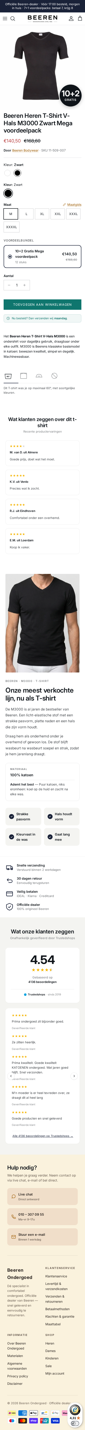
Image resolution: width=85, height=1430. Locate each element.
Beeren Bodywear (25, 150)
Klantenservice (56, 1276)
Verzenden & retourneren (54, 1298)
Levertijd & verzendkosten (56, 1286)
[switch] (75, 1423)
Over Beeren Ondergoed (16, 1345)
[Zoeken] (15, 19)
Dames (50, 1351)
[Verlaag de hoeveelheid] (8, 285)
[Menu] (5, 19)
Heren (49, 1343)
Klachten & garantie (59, 1316)
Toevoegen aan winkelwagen (42, 304)
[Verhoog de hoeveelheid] (26, 285)
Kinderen (51, 1358)
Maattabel (53, 1324)
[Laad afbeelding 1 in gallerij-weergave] (42, 67)
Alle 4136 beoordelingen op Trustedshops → (42, 1136)
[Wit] (7, 173)
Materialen (15, 1356)
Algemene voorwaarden (17, 1365)
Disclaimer (14, 1383)
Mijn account (54, 1373)
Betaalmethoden (57, 1309)
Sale (48, 1366)
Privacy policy (17, 1376)
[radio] (42, 256)
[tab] (8, 375)
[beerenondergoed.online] (42, 19)
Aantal (9, 276)
